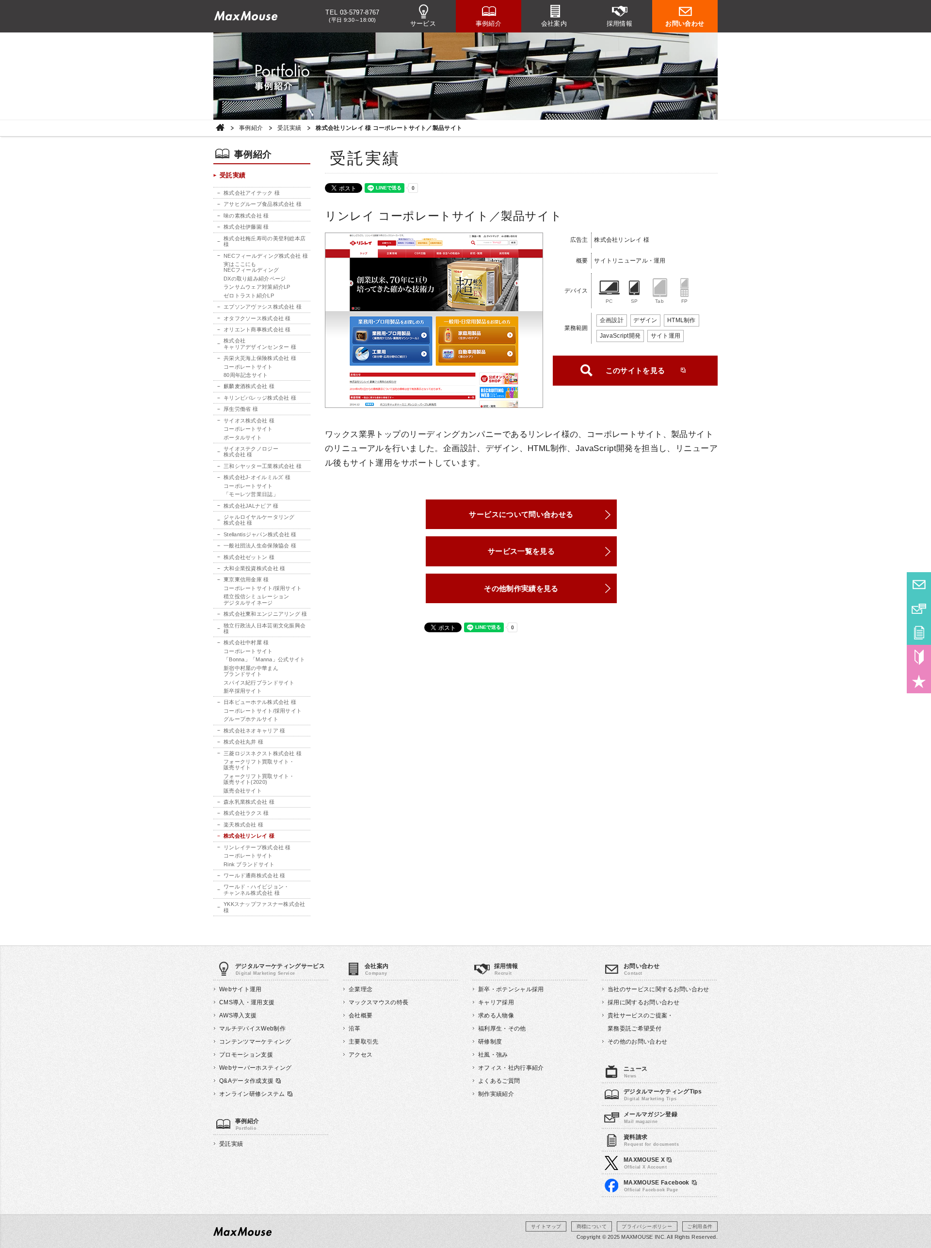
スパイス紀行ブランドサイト (259, 683)
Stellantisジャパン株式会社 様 (260, 534)
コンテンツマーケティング (255, 1041)
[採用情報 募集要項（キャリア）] (919, 681)
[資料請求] (919, 633)
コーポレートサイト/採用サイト (263, 588)
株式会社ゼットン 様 (249, 557)
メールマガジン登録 (650, 1114)
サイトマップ (546, 1226)
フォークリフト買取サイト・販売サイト (259, 764)
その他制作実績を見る (521, 588)
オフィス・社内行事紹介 (511, 1067)
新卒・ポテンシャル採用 (511, 989)
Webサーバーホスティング (255, 1067)
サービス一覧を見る (521, 551)
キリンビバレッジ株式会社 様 (260, 398)
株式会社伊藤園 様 (246, 227)
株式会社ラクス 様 (246, 813)
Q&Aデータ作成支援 (246, 1080)
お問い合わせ (684, 23)
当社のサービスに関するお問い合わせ (658, 989)
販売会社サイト (243, 791)
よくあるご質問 (499, 1080)
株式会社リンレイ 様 (249, 836)
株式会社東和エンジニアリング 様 (265, 614)
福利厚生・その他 (502, 1028)
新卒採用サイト (243, 691)
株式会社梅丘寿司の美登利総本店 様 (264, 241)
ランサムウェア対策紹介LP (257, 287)
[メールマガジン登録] (919, 608)
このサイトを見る (635, 370)
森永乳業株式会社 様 (249, 802)
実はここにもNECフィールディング (251, 267)
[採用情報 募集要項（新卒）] (919, 657)
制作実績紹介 (496, 1094)
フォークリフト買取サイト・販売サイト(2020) (259, 779)
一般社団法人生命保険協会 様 (260, 545)
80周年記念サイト (246, 375)
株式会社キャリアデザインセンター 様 (260, 343)
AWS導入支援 (238, 1015)
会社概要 (360, 1015)
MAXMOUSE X (645, 1159)
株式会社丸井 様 (243, 742)
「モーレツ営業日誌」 (251, 494)
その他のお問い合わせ (637, 1041)
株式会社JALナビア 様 (251, 506)
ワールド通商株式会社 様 (254, 875)
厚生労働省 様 (241, 409)
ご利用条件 (699, 1226)
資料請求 (635, 1137)
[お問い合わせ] (919, 584)
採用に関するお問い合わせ (643, 1002)
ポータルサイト (243, 437)
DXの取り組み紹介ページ (255, 278)
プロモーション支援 (246, 1054)
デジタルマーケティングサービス (280, 966)
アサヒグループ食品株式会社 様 (263, 204)
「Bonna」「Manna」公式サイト (264, 659)
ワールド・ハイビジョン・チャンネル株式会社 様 (256, 889)
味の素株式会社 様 (246, 215)
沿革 (355, 1028)
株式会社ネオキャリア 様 (254, 730)
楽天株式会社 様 (243, 824)
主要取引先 (364, 1041)
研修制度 (490, 1041)
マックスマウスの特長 (378, 1002)
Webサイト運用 (240, 989)
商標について (592, 1226)
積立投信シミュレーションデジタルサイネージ (256, 599)
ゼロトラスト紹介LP (249, 295)
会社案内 (554, 23)
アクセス (360, 1054)
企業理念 (360, 989)
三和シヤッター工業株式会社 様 (263, 466)
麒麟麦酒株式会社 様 (249, 386)
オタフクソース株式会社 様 (257, 318)
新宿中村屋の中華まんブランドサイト (251, 671)
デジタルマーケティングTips (663, 1091)
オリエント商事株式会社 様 (257, 329)
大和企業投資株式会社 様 (254, 568)
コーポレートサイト (248, 367)
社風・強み (493, 1054)
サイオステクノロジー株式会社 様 (251, 451)
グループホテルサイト (251, 719)
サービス (423, 23)
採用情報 (620, 23)
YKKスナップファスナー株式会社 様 (264, 907)
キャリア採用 (496, 1002)
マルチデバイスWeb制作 (252, 1028)
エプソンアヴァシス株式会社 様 (263, 307)
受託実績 (289, 128)
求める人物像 (496, 1015)
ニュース (635, 1068)
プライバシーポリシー (647, 1226)
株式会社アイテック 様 (252, 193)
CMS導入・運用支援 (246, 1002)
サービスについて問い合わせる (521, 514)
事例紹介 (489, 23)
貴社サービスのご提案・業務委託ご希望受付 (641, 1022)
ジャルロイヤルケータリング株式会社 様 (259, 520)
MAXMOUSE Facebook (657, 1182)
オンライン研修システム (252, 1094)
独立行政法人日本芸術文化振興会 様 (264, 628)
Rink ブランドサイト (249, 864)
